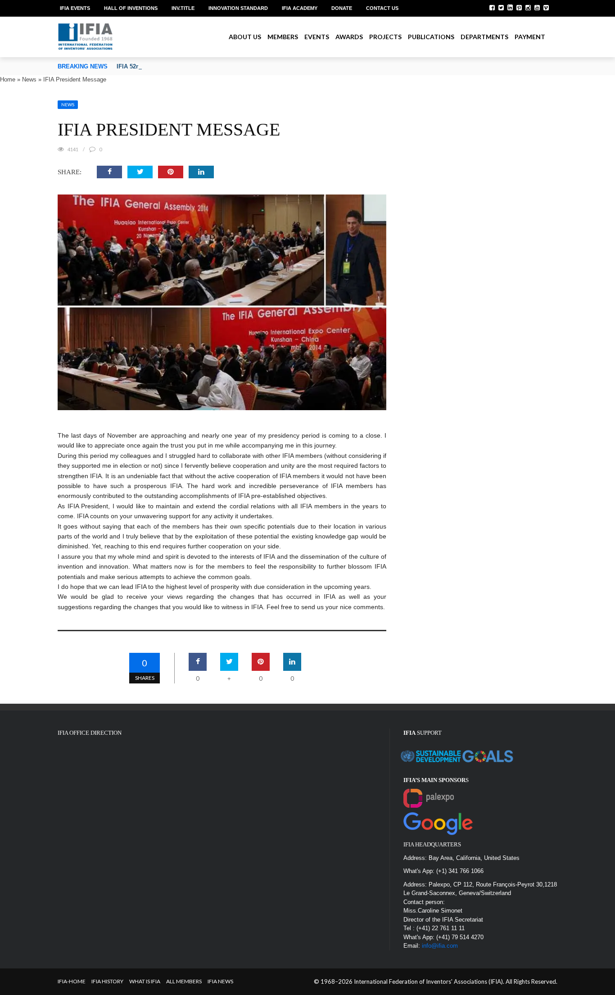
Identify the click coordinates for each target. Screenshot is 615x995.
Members (282, 37)
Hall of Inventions (131, 8)
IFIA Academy (299, 8)
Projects (385, 37)
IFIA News (220, 981)
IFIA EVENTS (75, 8)
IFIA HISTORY (107, 981)
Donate (341, 8)
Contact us (382, 8)
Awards (349, 37)
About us (245, 37)
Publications (431, 37)
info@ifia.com (440, 945)
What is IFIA (144, 981)
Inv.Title (183, 8)
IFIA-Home (72, 981)
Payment (530, 37)
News (29, 79)
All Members (184, 981)
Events (316, 37)
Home (7, 79)
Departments (484, 37)
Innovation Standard (238, 8)
